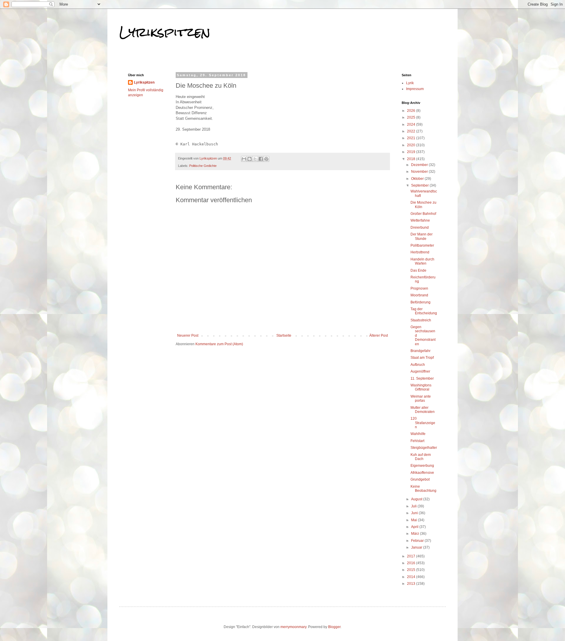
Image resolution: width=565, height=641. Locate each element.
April (415, 527)
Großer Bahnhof (423, 214)
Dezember (420, 165)
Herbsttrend (420, 252)
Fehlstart (417, 441)
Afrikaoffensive (422, 473)
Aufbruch (418, 365)
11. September (422, 378)
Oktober (418, 179)
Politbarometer (422, 245)
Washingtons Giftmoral (421, 387)
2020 (411, 145)
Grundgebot (420, 479)
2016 (411, 563)
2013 (411, 584)
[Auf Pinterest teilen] (266, 159)
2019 (411, 152)
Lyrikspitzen (164, 32)
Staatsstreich (421, 320)
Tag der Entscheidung (424, 311)
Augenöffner (420, 371)
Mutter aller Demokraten (423, 410)
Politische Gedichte (203, 165)
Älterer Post (378, 335)
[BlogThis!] (249, 159)
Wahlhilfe (418, 434)
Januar (417, 547)
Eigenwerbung (422, 466)
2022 (411, 131)
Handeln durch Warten (422, 261)
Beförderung (421, 302)
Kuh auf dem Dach (421, 457)
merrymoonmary (293, 627)
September (420, 185)
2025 (411, 117)
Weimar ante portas (421, 398)
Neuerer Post (187, 335)
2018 (411, 159)
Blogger (334, 627)
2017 (411, 556)
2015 (411, 570)
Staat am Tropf (422, 358)
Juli (414, 506)
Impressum (415, 89)
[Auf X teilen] (255, 159)
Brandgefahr (421, 351)
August (417, 499)
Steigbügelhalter (424, 448)
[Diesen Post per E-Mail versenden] (244, 159)
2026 (411, 111)
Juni (415, 513)
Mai (414, 520)
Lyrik (410, 83)
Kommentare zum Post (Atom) (219, 344)
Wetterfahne (420, 220)
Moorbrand (419, 295)
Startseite (283, 335)
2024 (411, 124)
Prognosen (419, 288)
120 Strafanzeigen (423, 422)
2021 (411, 138)
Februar (418, 541)
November (420, 172)
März (415, 534)
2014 (411, 577)
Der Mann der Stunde (422, 236)
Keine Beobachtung (423, 488)
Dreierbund (420, 227)
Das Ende (418, 270)
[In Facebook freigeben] (261, 159)
